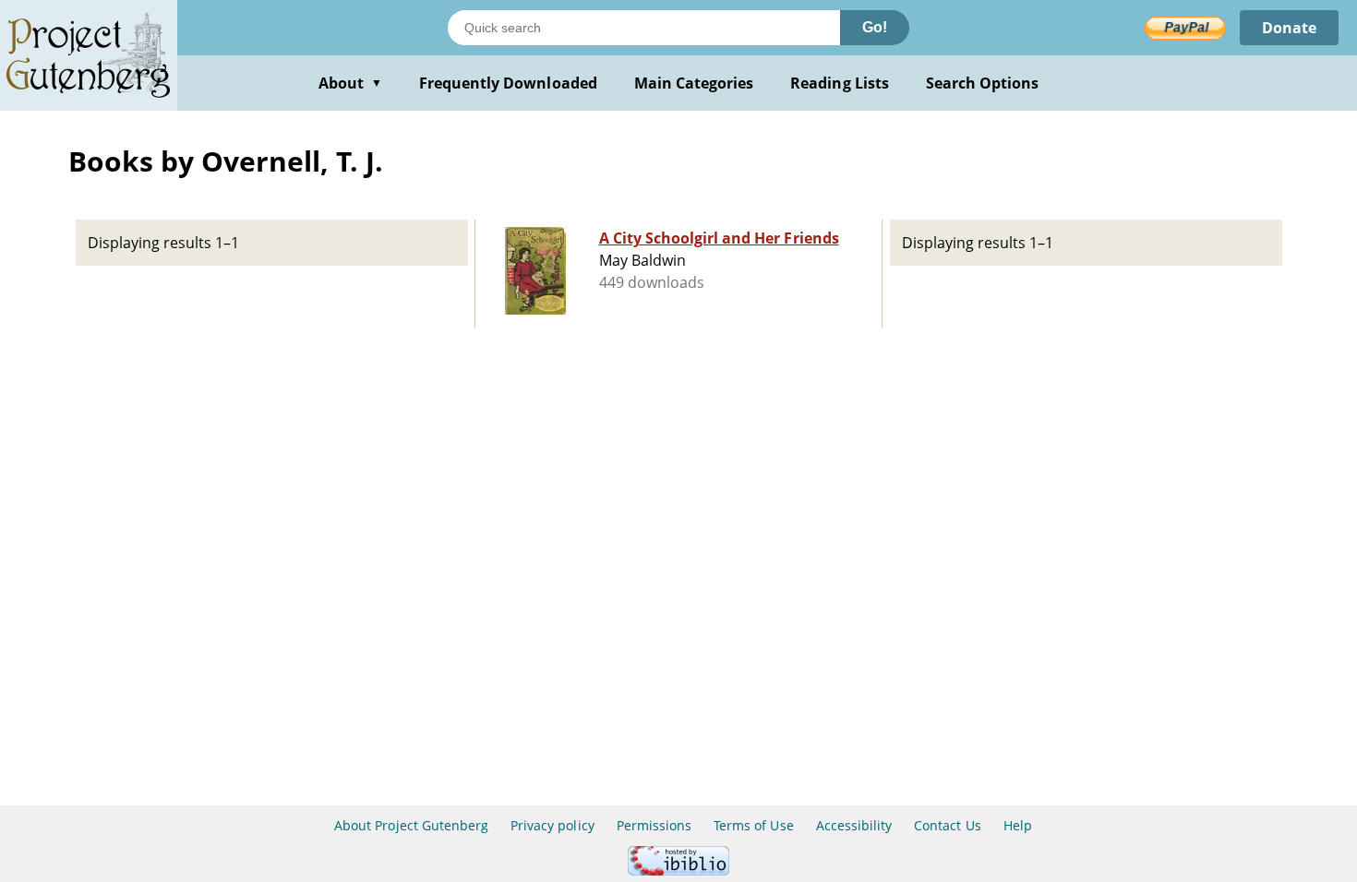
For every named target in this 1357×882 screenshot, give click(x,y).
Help (1017, 825)
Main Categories (694, 83)
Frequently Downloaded (508, 83)
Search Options (982, 83)
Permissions (654, 825)
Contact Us (947, 825)
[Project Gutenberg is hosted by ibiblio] (678, 870)
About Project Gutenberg (411, 825)
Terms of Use (753, 825)
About (350, 83)
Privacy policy (552, 825)
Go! (874, 27)
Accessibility (854, 825)
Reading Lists (839, 83)
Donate (1289, 28)
